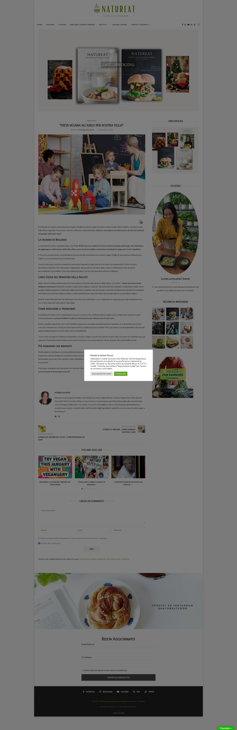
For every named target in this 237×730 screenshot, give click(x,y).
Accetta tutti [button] (121, 374)
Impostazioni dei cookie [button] (101, 374)
